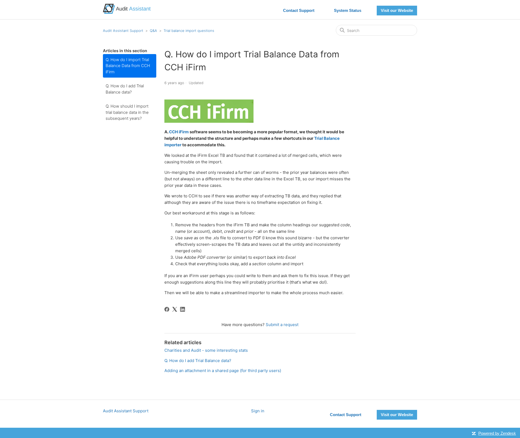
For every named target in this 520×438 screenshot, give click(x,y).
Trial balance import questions (189, 30)
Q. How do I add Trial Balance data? (125, 89)
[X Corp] (174, 309)
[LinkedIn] (182, 309)
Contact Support (298, 10)
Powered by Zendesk (497, 433)
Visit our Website (397, 10)
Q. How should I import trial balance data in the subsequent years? (127, 112)
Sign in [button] (257, 410)
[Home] (127, 12)
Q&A (153, 30)
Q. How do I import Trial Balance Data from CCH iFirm (128, 65)
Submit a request (282, 324)
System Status (347, 10)
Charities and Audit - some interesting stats (206, 350)
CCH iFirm (179, 131)
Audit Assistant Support (123, 30)
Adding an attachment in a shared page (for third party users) (222, 370)
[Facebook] (166, 309)
